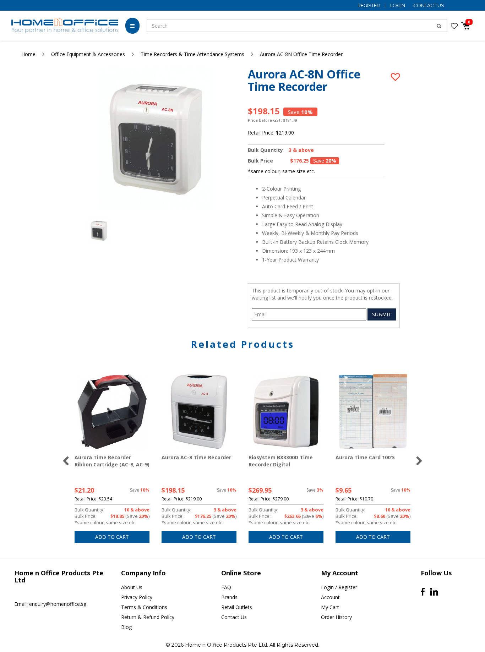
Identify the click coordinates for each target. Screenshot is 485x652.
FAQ (226, 587)
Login (398, 5)
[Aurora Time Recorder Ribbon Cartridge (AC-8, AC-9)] (112, 411)
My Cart (330, 607)
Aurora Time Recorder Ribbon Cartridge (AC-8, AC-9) (112, 461)
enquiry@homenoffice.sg (57, 604)
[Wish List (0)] (454, 25)
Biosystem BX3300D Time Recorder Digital (281, 461)
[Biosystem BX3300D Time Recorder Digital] (286, 411)
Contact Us (428, 5)
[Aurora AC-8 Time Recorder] (199, 411)
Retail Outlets (236, 607)
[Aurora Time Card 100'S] (373, 411)
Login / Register (339, 587)
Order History (336, 617)
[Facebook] (423, 592)
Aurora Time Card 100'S (365, 457)
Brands (229, 597)
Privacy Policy (136, 597)
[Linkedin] (434, 591)
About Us (131, 587)
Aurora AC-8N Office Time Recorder (301, 54)
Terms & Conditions (144, 607)
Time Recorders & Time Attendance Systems (192, 54)
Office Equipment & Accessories (88, 54)
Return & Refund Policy (147, 617)
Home (28, 54)
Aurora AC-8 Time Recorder (196, 457)
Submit (381, 314)
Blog (126, 627)
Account (330, 597)
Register (369, 5)
